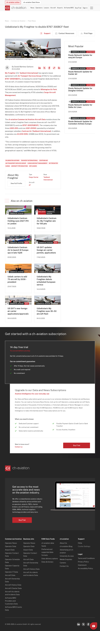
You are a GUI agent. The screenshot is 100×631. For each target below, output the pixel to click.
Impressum (82, 565)
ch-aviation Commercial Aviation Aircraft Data (27, 119)
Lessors (46, 8)
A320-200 (14, 128)
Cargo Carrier (33, 177)
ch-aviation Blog (66, 546)
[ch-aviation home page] (15, 7)
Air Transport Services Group (29, 76)
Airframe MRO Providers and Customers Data (11, 601)
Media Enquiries (66, 559)
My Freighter (10, 73)
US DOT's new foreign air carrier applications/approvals (18, 311)
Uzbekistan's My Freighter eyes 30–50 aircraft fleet (46, 311)
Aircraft (53, 8)
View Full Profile (16, 183)
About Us (63, 543)
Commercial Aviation (18, 21)
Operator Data (10, 546)
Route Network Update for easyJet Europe (80, 56)
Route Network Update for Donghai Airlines (80, 89)
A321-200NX (31, 128)
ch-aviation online (12, 2)
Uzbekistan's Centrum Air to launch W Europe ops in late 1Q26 (18, 250)
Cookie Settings (84, 546)
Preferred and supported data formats (47, 552)
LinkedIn (39, 68)
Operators (39, 8)
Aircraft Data (10, 575)
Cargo (7, 166)
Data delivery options (49, 559)
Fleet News (32, 21)
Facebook (49, 68)
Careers (63, 563)
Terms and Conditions (86, 558)
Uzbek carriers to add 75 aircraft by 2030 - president (17, 279)
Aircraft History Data (13, 585)
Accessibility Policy (85, 568)
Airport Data (10, 550)
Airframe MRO (69, 8)
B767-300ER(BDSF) (31, 125)
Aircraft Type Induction (19, 166)
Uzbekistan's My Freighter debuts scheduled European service (46, 281)
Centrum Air (27, 131)
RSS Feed (59, 68)
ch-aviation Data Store (31, 2)
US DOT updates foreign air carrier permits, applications (46, 250)
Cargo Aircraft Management (37, 163)
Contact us (18, 447)
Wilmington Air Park (49, 89)
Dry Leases (33, 166)
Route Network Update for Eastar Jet (80, 73)
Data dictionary (47, 562)
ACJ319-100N (22, 134)
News (32, 8)
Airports (60, 8)
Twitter (83, 624)
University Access (67, 556)
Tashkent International (29, 73)
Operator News (11, 543)
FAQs (80, 543)
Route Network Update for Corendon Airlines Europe (80, 122)
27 (30, 185)
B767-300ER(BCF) (12, 79)
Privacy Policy (83, 562)
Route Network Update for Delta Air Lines (80, 106)
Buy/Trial (78, 8)
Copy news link (54, 68)
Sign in (85, 8)
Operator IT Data (11, 572)
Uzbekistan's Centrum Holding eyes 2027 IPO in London (18, 221)
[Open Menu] (91, 8)
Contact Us (64, 566)
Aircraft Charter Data (13, 588)
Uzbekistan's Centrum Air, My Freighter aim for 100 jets (46, 221)
